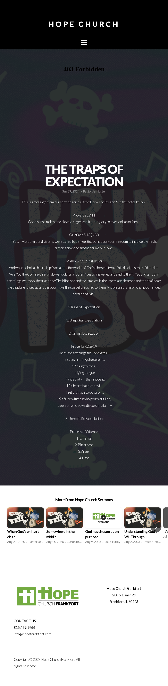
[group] (25, 526)
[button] (156, 526)
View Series (83, 558)
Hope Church (84, 23)
